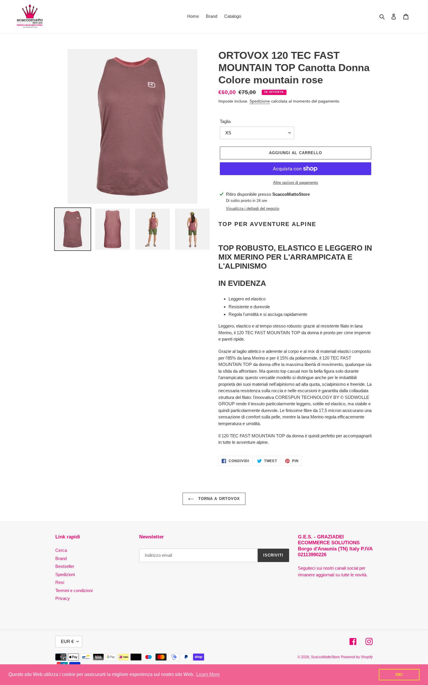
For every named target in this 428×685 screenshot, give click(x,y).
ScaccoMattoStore (325, 657)
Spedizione (260, 101)
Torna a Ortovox (218, 498)
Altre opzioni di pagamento (295, 182)
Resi (59, 582)
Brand (61, 558)
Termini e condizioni (74, 590)
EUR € (67, 641)
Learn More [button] (208, 674)
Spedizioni (65, 574)
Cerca (61, 550)
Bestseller (64, 566)
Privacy (62, 598)
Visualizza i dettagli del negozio (252, 208)
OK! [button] (399, 674)
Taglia (225, 121)
